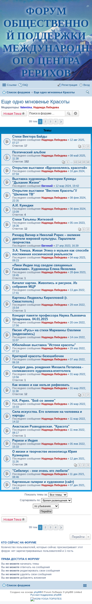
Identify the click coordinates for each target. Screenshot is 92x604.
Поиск (68, 113)
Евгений (47, 185)
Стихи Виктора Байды (29, 136)
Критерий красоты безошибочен (38, 356)
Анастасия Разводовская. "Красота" (40, 426)
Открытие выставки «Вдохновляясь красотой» (49, 168)
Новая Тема (12, 113)
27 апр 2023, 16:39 (67, 245)
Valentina (26, 107)
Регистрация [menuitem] (69, 84)
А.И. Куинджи (22, 205)
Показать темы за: (36, 494)
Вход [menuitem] (86, 84)
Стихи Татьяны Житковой (32, 219)
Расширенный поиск (75, 113)
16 (88, 162)
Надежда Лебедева (46, 107)
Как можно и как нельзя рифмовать (40, 385)
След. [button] (61, 121)
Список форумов (18, 585)
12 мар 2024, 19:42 (67, 185)
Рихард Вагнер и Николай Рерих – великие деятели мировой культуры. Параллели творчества (46, 238)
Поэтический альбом (29, 152)
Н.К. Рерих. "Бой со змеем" (33, 400)
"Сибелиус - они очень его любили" (40, 471)
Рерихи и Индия (25, 440)
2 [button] (45, 121)
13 (75, 162)
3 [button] (50, 121)
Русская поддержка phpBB (46, 594)
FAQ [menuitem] (25, 84)
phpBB (38, 592)
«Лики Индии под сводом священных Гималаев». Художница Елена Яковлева (44, 267)
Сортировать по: (30, 500)
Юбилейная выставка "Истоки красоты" (44, 345)
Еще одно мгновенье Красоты (35, 101)
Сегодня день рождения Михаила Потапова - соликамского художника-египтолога (47, 369)
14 (79, 162)
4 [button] (55, 121)
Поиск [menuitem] (88, 93)
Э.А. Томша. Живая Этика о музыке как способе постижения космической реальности (50, 252)
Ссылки (11, 84)
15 (83, 162)
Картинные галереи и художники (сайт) (43, 482)
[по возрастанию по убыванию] (46, 506)
